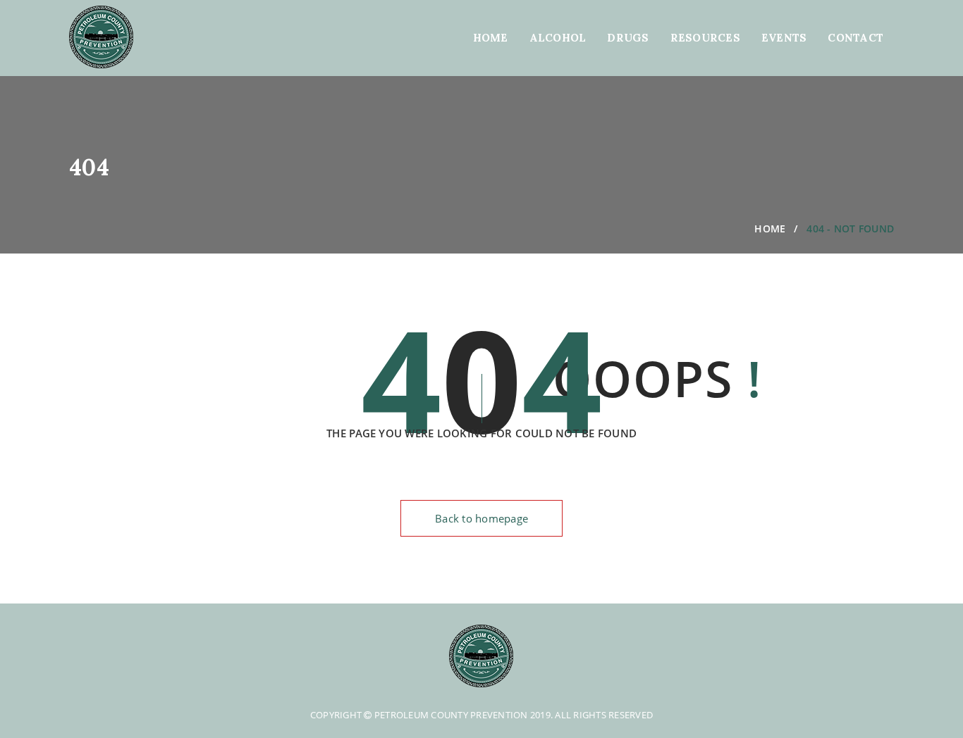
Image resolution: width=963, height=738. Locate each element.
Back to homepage (481, 518)
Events (784, 37)
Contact (855, 37)
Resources (705, 37)
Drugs (628, 37)
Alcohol (558, 37)
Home (490, 37)
